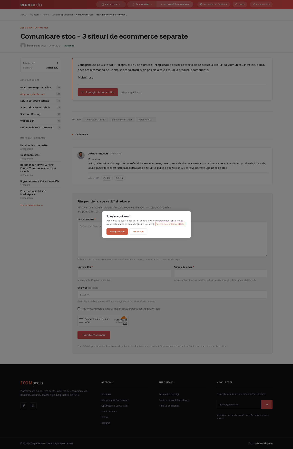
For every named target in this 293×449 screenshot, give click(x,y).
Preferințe (138, 231)
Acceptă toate (117, 231)
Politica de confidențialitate (170, 224)
